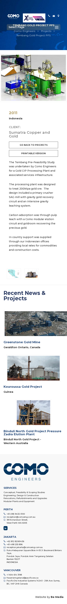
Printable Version (33, 153)
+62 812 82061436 (15, 541)
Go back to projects (34, 145)
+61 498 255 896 (15, 544)
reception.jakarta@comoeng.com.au (25, 547)
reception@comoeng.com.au (21, 517)
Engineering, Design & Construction (21, 495)
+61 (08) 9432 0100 (16, 514)
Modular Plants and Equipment (19, 501)
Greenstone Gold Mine (22, 342)
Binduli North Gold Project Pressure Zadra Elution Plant (32, 432)
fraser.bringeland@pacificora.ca (22, 578)
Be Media (57, 597)
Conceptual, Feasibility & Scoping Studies (24, 492)
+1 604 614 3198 (14, 574)
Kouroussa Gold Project (23, 386)
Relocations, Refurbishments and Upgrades (25, 498)
